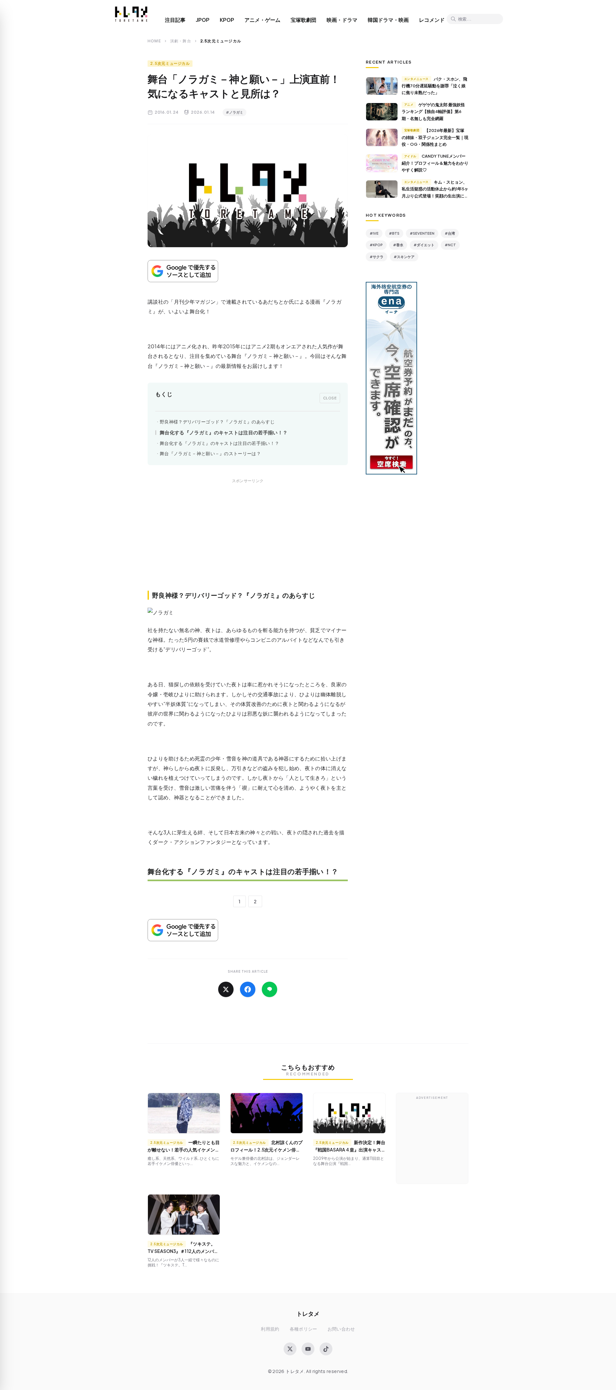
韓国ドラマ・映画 (388, 19)
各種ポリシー (303, 1329)
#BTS (394, 233)
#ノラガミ (234, 112)
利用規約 (270, 1329)
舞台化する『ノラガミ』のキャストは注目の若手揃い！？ (223, 432)
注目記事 (175, 19)
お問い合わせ (341, 1329)
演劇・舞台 (180, 41)
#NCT (450, 245)
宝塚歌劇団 (303, 19)
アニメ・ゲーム (262, 19)
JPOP (203, 19)
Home (154, 41)
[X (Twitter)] (290, 1348)
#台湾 (450, 233)
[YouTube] (308, 1348)
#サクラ (376, 257)
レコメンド (432, 19)
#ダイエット (424, 245)
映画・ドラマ (342, 19)
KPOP (227, 19)
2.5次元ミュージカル (170, 63)
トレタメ (308, 1313)
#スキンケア (404, 257)
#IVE (374, 233)
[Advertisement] (248, 541)
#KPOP (376, 245)
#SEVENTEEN (422, 233)
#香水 (398, 245)
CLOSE (330, 397)
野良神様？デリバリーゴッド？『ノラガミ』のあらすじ (217, 421)
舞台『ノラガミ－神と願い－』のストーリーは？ (210, 453)
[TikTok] (326, 1348)
